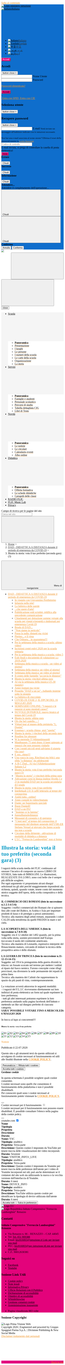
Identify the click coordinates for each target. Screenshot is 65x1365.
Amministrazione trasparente (23, 1305)
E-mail (36, 128)
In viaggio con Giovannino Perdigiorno (35, 600)
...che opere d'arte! (24, 609)
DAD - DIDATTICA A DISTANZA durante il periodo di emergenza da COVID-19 (32, 549)
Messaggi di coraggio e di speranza (33, 818)
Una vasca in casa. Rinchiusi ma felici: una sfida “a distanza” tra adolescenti (37, 759)
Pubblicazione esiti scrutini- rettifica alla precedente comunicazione (35, 614)
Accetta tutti (13, 1069)
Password (38, 79)
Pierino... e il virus (24, 636)
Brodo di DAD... (24, 627)
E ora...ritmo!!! (22, 754)
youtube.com (8, 1120)
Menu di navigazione (44, 586)
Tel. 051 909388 (21, 1236)
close (5, 308)
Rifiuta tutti (28, 1065)
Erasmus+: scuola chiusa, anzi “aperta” (35, 730)
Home (11, 544)
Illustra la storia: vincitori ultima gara (34, 678)
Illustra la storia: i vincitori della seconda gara (38, 733)
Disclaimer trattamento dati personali (20, 1336)
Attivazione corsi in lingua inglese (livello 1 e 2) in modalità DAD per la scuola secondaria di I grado (38, 781)
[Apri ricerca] (37, 266)
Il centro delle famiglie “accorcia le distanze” (38, 675)
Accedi (6, 59)
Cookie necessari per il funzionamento (21, 1105)
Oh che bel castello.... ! (27, 721)
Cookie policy (15, 1281)
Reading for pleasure (25, 736)
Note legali (14, 1284)
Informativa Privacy (18, 1287)
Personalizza (9, 1065)
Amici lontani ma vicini (27, 687)
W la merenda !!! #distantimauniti (32, 739)
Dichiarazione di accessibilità (23, 1293)
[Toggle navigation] (27, 292)
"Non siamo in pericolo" (27, 630)
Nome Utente (40, 76)
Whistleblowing (16, 1299)
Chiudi (6, 163)
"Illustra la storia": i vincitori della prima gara (38, 775)
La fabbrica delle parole (27, 606)
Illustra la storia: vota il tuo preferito (33, 787)
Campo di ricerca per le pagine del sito (21, 510)
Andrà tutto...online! (25, 796)
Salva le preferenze (27, 1202)
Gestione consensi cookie (21, 1302)
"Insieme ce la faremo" (27, 812)
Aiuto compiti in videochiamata (31, 800)
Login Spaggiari (26, 141)
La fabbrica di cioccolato (28, 697)
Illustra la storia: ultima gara (29, 718)
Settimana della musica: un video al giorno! (37, 669)
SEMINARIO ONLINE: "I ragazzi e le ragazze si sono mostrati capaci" (35, 708)
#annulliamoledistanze (26, 815)
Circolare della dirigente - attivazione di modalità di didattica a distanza (35, 835)
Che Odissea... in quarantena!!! (31, 639)
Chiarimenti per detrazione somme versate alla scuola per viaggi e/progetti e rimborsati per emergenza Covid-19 (39, 621)
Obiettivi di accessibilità (20, 1296)
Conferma (17, 247)
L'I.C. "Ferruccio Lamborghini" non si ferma (38, 839)
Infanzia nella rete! (24, 603)
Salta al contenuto (10, 2)
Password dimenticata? (13, 85)
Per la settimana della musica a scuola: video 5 (39, 654)
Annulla (6, 247)
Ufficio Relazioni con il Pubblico (25, 1290)
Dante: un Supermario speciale (31, 803)
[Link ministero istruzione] (16, 5)
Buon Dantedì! (22, 806)
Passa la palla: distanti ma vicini (31, 633)
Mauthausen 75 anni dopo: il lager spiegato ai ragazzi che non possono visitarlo (38, 744)
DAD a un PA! (23, 809)
